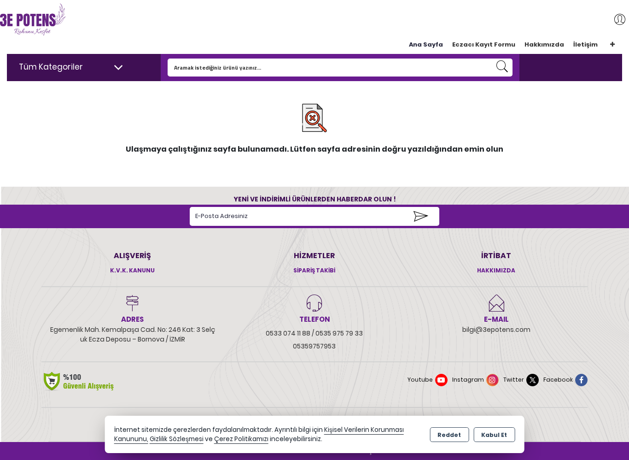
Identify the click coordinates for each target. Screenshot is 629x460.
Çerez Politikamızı (241, 439)
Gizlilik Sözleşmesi (177, 439)
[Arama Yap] (502, 68)
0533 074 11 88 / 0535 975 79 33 (314, 333)
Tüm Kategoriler (51, 66)
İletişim (585, 44)
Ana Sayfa (426, 44)
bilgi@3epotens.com (496, 329)
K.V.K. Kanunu (132, 270)
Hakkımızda (544, 44)
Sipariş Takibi (314, 270)
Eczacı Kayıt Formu (483, 44)
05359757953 (314, 346)
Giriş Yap (615, 19)
